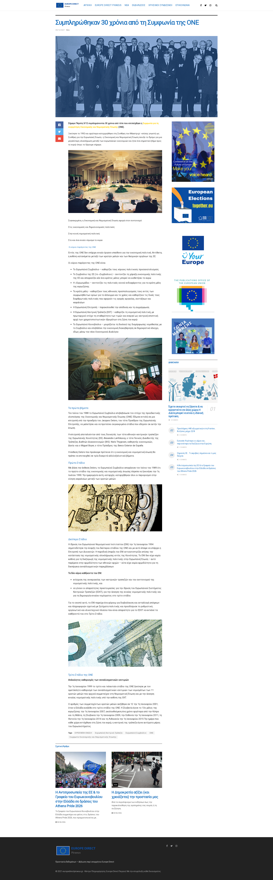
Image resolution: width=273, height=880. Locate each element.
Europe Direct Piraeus (108, 5)
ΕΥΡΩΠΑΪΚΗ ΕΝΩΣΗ (83, 733)
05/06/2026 (61, 822)
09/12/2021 (60, 30)
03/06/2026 (117, 813)
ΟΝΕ (151, 733)
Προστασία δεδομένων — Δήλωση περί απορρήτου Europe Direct (84, 862)
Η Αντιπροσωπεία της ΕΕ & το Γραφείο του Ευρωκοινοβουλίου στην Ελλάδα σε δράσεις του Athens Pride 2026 (196, 468)
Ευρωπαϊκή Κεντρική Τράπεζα (108, 733)
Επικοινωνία (182, 5)
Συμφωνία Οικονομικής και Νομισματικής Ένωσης (93, 737)
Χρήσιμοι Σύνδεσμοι (160, 5)
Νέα (68, 30)
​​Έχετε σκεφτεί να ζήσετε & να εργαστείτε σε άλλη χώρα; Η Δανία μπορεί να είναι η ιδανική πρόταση (185, 411)
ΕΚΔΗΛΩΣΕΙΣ (138, 5)
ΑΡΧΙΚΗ (88, 5)
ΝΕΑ (127, 5)
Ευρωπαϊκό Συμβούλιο (136, 733)
